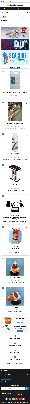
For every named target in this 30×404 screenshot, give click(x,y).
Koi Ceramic (15, 307)
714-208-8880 (8, 1)
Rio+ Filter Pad (15, 248)
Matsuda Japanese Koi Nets (15, 123)
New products (15, 67)
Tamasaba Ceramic (15, 278)
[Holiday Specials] (15, 44)
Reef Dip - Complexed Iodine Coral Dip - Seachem (15, 155)
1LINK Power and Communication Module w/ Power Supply (15, 217)
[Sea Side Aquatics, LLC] (15, 33)
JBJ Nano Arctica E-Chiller (15, 186)
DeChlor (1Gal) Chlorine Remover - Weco (15, 92)
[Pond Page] (15, 57)
